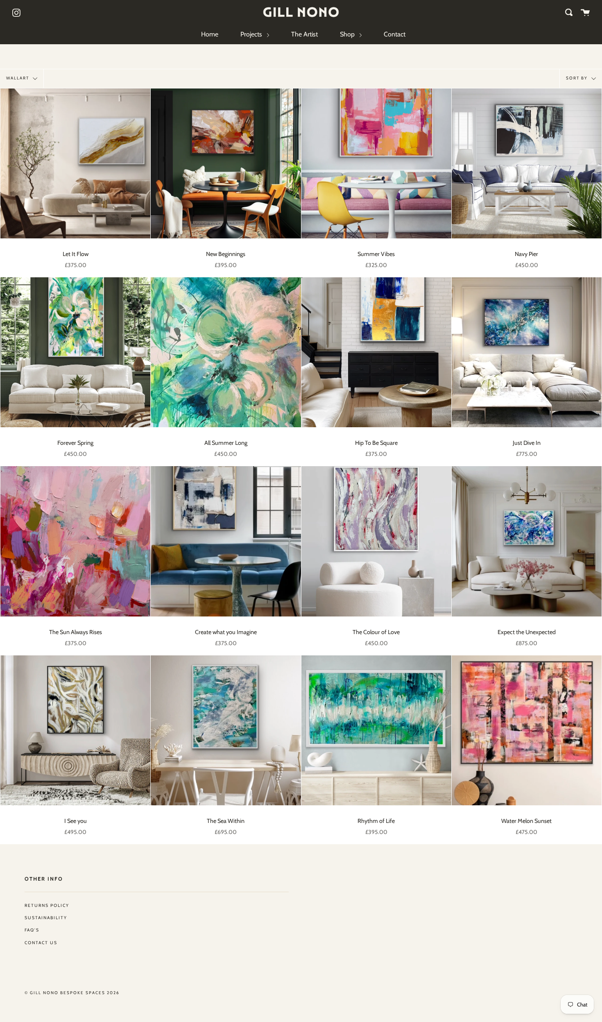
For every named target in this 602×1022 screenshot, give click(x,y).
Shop (348, 34)
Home (209, 34)
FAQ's (32, 930)
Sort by (577, 78)
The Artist (304, 34)
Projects (252, 34)
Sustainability (46, 917)
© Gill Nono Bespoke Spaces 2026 (72, 992)
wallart (18, 78)
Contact (394, 34)
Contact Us (41, 942)
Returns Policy (47, 905)
